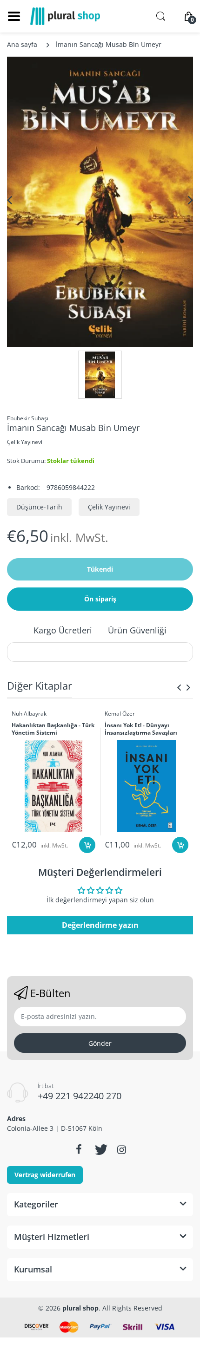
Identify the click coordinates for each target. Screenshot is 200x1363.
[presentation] (179, 687)
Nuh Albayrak (29, 713)
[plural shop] (65, 16)
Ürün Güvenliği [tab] (137, 630)
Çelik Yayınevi (24, 442)
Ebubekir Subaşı (27, 418)
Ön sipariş (100, 598)
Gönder (100, 1043)
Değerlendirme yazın (100, 925)
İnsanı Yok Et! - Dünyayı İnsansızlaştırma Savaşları (141, 729)
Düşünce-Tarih (39, 506)
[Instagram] (121, 1149)
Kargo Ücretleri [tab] (62, 630)
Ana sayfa (22, 44)
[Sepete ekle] (87, 845)
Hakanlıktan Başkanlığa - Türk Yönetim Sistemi (53, 729)
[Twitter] (100, 1149)
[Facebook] (78, 1149)
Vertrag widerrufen (44, 1174)
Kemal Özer (120, 713)
